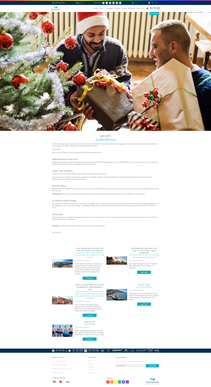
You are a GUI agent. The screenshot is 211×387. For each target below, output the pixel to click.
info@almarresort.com (58, 372)
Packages (109, 8)
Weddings (131, 8)
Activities (117, 8)
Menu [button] (102, 8)
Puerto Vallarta (60, 2)
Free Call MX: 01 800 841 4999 (60, 365)
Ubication (91, 373)
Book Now (154, 13)
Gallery (124, 8)
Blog (138, 8)
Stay (142, 8)
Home (90, 360)
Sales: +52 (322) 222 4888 (59, 361)
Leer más (90, 278)
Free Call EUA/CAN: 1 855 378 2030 (61, 368)
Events (96, 8)
